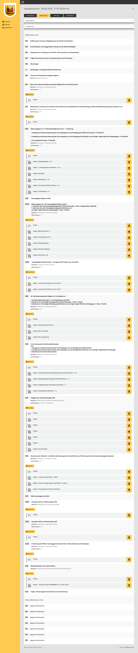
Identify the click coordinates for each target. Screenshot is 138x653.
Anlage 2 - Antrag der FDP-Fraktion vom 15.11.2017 (47, 289)
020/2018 (30, 94)
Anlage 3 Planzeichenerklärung (41, 249)
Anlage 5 (35, 443)
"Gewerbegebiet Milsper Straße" (41, 198)
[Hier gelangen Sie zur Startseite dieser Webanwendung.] (10, 10)
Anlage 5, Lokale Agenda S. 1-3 (41, 191)
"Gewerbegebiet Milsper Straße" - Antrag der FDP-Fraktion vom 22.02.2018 (54, 262)
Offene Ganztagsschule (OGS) (40, 496)
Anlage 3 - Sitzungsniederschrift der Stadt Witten (46, 489)
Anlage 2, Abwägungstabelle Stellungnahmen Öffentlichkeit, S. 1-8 (51, 379)
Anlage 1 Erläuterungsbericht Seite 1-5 (43, 325)
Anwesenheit (69, 15)
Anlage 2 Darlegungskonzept (41, 243)
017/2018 (30, 362)
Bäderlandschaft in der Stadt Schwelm (43, 566)
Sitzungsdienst (129, 647)
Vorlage (35, 99)
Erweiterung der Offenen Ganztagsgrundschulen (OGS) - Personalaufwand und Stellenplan (60, 544)
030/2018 (30, 573)
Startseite (7, 21)
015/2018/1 (31, 272)
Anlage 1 (35, 419)
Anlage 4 (35, 437)
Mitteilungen (34, 64)
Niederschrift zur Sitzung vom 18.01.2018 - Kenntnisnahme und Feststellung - (54, 52)
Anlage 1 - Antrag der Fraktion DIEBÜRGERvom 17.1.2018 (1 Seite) (50, 584)
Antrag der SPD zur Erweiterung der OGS (44, 502)
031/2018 (30, 116)
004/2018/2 (31, 531)
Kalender (7, 24)
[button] (10, 27)
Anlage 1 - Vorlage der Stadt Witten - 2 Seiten (45, 477)
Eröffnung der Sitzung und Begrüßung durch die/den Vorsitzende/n (51, 41)
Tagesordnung (43, 15)
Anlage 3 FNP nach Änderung (41, 337)
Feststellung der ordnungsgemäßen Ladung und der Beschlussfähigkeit (53, 47)
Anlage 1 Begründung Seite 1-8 (41, 231)
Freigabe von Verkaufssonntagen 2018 (43, 398)
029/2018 (30, 466)
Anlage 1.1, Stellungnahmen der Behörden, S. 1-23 (46, 167)
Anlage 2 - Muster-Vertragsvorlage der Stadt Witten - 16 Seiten (50, 483)
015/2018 (30, 220)
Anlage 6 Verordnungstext (40, 449)
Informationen (30, 15)
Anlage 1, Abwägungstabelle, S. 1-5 (42, 161)
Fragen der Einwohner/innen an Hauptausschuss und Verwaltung (51, 58)
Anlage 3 (35, 431)
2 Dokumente (30, 26)
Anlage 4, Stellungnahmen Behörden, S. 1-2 (45, 391)
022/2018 (30, 408)
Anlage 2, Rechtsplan (38, 173)
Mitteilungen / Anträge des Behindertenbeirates (45, 70)
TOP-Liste (56, 15)
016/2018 (30, 314)
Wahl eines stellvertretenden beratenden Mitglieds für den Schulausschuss (54, 84)
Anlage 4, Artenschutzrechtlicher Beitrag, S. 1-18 (46, 185)
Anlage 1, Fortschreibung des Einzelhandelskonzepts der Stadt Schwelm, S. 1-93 (55, 373)
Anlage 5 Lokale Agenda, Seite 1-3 (42, 237)
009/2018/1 (31, 150)
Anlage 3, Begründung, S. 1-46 (41, 179)
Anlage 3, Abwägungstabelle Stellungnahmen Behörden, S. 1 (49, 385)
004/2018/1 (31, 509)
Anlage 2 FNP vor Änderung (40, 331)
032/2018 (30, 554)
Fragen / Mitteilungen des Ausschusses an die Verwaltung (49, 592)
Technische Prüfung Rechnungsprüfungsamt (44, 75)
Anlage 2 (35, 425)
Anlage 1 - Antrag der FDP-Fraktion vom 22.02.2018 (47, 283)
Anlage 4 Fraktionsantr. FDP (40, 255)
